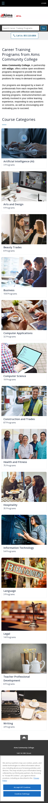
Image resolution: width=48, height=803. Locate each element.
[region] (22, 778)
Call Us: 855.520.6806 (24, 35)
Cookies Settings (22, 794)
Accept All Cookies (22, 787)
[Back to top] (24, 749)
